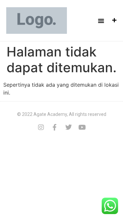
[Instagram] (41, 127)
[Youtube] (82, 127)
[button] (101, 21)
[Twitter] (68, 127)
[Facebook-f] (54, 127)
